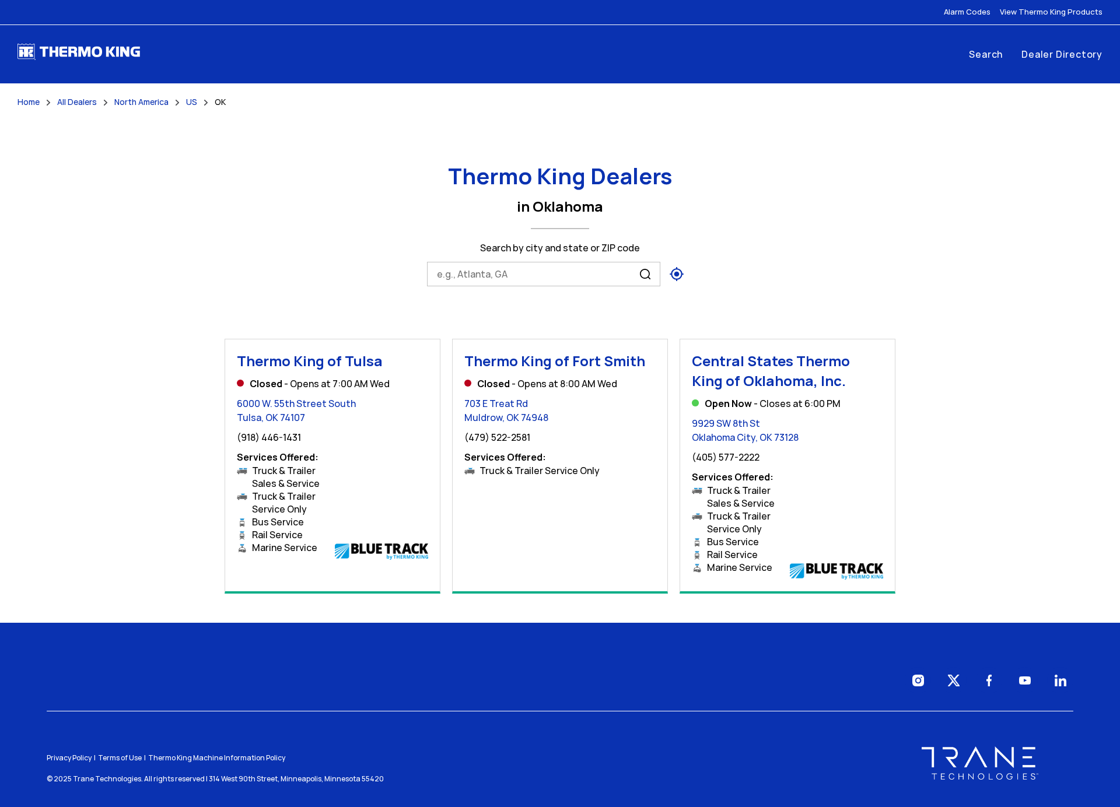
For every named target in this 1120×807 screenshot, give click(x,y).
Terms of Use (120, 758)
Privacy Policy (69, 758)
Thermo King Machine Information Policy (216, 758)
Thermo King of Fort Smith (554, 360)
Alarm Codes (967, 12)
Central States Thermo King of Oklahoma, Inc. (771, 370)
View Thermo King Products (1051, 12)
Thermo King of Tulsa (310, 360)
